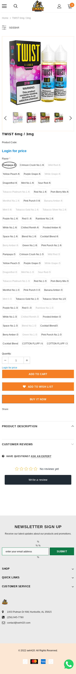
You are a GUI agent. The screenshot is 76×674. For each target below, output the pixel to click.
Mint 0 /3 (7, 299)
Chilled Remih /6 (30, 227)
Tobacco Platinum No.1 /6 (16, 192)
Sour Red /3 (44, 272)
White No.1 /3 (10, 316)
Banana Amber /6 (53, 200)
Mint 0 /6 (7, 209)
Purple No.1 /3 (10, 308)
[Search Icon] (16, 6)
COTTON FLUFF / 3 (57, 343)
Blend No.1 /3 (29, 325)
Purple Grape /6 (32, 174)
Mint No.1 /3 (27, 272)
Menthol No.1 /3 (11, 290)
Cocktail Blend (10, 343)
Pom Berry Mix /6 (60, 192)
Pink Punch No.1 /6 (51, 245)
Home (5, 18)
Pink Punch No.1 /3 (51, 334)
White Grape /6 (52, 174)
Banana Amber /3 (53, 290)
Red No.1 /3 (40, 281)
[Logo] (38, 6)
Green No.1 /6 (29, 245)
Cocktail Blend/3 (49, 325)
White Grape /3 (52, 263)
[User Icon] (59, 6)
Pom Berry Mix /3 (60, 281)
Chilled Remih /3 (30, 316)
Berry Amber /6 (10, 245)
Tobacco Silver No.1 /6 (54, 209)
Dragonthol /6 (10, 183)
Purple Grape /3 (32, 263)
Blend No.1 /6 (29, 236)
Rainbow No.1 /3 (44, 308)
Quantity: (6, 353)
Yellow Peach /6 (11, 174)
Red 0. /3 (27, 308)
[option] (38, 72)
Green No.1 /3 (29, 334)
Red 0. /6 (27, 218)
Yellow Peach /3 (11, 263)
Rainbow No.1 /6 (44, 218)
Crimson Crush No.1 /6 (32, 165)
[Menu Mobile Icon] (4, 6)
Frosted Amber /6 (52, 227)
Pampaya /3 (9, 254)
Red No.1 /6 (40, 192)
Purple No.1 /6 (10, 218)
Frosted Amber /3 (52, 316)
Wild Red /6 (54, 165)
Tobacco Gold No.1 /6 (27, 209)
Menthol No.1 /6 (11, 200)
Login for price (14, 151)
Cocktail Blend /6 (49, 236)
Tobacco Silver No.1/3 (54, 299)
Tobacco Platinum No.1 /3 (16, 281)
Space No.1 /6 (10, 236)
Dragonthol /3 (10, 272)
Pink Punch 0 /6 (32, 200)
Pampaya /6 (9, 165)
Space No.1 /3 (10, 325)
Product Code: (9, 142)
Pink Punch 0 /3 (32, 290)
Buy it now (38, 399)
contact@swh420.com (18, 622)
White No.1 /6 (10, 227)
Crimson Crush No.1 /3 (31, 254)
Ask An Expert (41, 456)
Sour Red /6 (44, 183)
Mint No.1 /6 (27, 183)
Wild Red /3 (54, 254)
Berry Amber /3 (10, 334)
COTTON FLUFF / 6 (32, 343)
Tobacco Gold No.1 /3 (27, 299)
